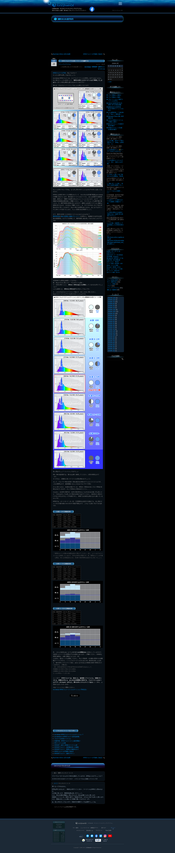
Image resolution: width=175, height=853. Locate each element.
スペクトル (101, 69)
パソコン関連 (111, 284)
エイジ (56, 783)
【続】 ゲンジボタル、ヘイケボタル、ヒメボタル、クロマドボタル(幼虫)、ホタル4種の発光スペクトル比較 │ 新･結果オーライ (115, 169)
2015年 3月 (111, 325)
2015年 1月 (111, 329)
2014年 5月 (111, 345)
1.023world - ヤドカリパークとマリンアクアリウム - (67, 8)
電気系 (117, 261)
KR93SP (94, 67)
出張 (121, 263)
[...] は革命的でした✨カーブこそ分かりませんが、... (115, 150)
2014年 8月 (111, 339)
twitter (100, 836)
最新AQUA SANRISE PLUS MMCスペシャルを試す (116, 108)
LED (108, 251)
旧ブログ (113, 827)
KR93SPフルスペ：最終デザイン (64, 753)
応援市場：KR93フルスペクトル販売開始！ (67, 741)
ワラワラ (111, 270)
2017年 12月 (111, 298)
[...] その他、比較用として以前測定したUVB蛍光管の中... (115, 224)
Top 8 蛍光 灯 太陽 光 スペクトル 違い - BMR (115, 188)
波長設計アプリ (94, 827)
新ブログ (104, 827)
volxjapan (115, 256)
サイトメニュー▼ (117, 10)
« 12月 (109, 82)
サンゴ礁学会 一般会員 (104, 840)
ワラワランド (99, 830)
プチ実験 (120, 269)
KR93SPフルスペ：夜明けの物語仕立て (66, 749)
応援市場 (109, 260)
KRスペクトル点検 (60, 743)
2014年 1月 (111, 350)
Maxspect (109, 267)
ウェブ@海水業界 (112, 280)
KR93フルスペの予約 (59, 73)
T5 (107, 270)
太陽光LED (116, 270)
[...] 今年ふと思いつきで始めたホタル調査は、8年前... (115, 175)
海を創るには (89, 830)
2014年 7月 (111, 341)
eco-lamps (87, 67)
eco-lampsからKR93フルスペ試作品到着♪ (67, 736)
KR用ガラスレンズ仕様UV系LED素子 (115, 128)
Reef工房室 (108, 830)
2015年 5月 (111, 321)
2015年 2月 (111, 327)
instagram (105, 836)
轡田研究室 (56, 216)
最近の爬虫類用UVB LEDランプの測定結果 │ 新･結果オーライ (115, 219)
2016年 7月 (111, 302)
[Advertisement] (68, 35)
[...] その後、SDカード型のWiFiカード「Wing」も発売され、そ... (115, 142)
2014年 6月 (111, 343)
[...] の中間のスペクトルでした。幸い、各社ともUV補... (115, 162)
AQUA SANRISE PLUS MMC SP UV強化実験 (115, 104)
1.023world (88, 847)
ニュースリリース (85, 827)
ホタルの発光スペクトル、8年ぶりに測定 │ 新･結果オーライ (115, 179)
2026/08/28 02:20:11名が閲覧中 (59, 826)
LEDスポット (111, 255)
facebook (96, 836)
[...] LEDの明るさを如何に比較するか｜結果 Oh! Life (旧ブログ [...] (115, 214)
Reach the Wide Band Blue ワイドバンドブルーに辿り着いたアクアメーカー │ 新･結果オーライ (115, 156)
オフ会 (121, 258)
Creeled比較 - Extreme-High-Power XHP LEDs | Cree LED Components (115, 196)
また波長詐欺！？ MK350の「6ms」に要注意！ (116, 113)
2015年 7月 (111, 317)
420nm (118, 267)
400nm (108, 265)
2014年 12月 (111, 331)
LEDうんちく (110, 261)
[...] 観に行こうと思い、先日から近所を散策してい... (115, 184)
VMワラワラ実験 (111, 272)
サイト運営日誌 (112, 282)
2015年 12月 (111, 309)
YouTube (110, 836)
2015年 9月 (111, 313)
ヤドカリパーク (80, 830)
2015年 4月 (111, 323)
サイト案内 (75, 827)
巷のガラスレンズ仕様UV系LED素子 (116, 124)
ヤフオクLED (114, 269)
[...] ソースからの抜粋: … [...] (114, 191)
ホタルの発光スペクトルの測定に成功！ (115, 120)
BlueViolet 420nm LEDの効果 (61, 54)
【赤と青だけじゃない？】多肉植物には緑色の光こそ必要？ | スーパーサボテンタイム (115, 231)
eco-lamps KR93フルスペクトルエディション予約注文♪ (70, 689)
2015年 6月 (111, 319)
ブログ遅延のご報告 (114, 97)
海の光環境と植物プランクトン (70, 216)
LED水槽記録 (116, 260)
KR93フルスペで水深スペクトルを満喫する (75, 61)
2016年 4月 (111, 305)
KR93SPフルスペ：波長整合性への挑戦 (66, 747)
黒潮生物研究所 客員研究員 (89, 840)
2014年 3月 (111, 347)
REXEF (92, 836)
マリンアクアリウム (65, 64)
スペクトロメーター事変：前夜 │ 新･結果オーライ (115, 137)
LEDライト (101, 67)
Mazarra (118, 272)
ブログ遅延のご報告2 (114, 95)
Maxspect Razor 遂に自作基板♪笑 (116, 117)
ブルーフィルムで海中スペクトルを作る (115, 100)
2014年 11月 (111, 333)
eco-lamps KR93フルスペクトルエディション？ (68, 734)
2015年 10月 (111, 311)
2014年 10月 (111, 335)
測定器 (114, 267)
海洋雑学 (117, 263)
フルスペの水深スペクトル (62, 738)
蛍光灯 (108, 269)
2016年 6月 (111, 303)
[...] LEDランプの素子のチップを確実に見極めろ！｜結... (115, 201)
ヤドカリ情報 (114, 265)
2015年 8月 (111, 315)
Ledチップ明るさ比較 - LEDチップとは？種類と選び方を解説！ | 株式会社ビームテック (115, 208)
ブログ (109, 286)
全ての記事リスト (115, 87)
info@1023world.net (87, 836)
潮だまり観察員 (112, 289)
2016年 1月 (111, 307)
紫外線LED (110, 258)
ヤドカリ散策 (110, 263)
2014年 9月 (111, 337)
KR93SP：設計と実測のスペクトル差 (65, 745)
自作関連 (109, 256)
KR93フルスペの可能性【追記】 (93, 54)
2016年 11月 (111, 300)
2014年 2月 (111, 348)
